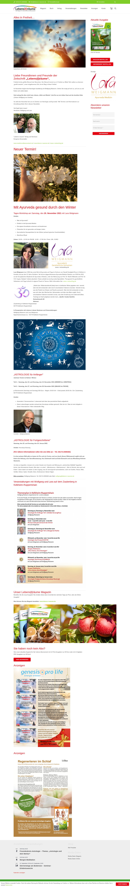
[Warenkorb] (111, 8)
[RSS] (115, 2)
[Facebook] (107, 2)
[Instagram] (111, 2)
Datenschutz (8, 885)
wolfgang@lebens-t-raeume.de (64, 476)
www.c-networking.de (56, 143)
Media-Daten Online (74, 858)
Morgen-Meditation (27, 860)
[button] (115, 8)
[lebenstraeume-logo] (25, 8)
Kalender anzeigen (19, 872)
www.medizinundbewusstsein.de (23, 143)
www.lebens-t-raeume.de (41, 143)
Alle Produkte (72, 847)
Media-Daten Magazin (74, 856)
